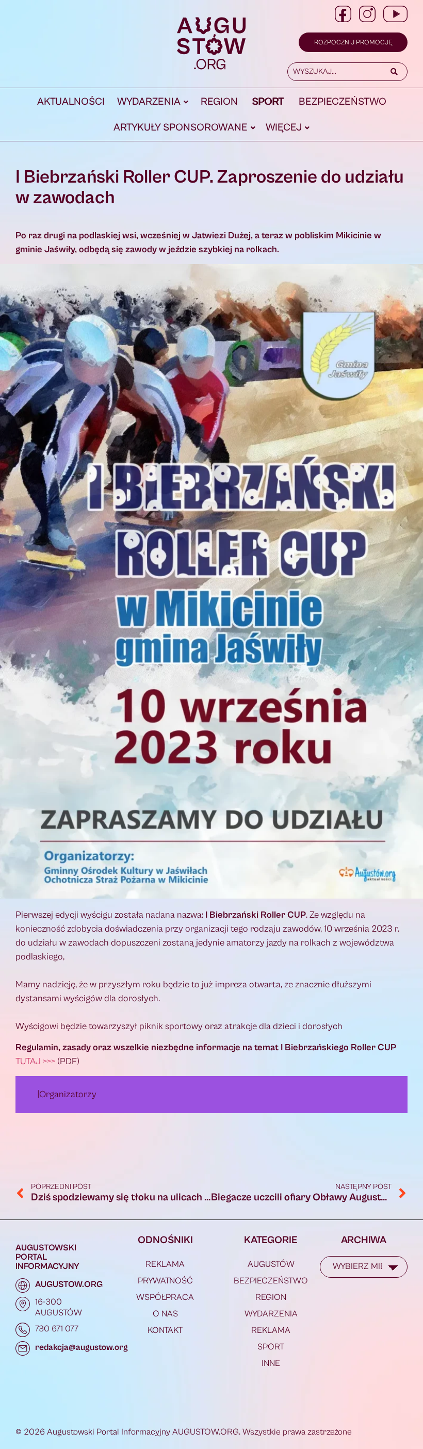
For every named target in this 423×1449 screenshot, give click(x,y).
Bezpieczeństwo (342, 102)
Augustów (271, 1264)
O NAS (165, 1314)
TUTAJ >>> (35, 1061)
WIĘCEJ (284, 128)
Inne (271, 1363)
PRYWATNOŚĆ (165, 1281)
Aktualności (71, 102)
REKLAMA (165, 1264)
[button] (152, 102)
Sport (268, 102)
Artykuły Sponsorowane (180, 128)
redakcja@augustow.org (81, 1347)
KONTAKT (165, 1330)
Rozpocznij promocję (353, 42)
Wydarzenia (149, 102)
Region (219, 102)
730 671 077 (56, 1329)
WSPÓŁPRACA (165, 1297)
